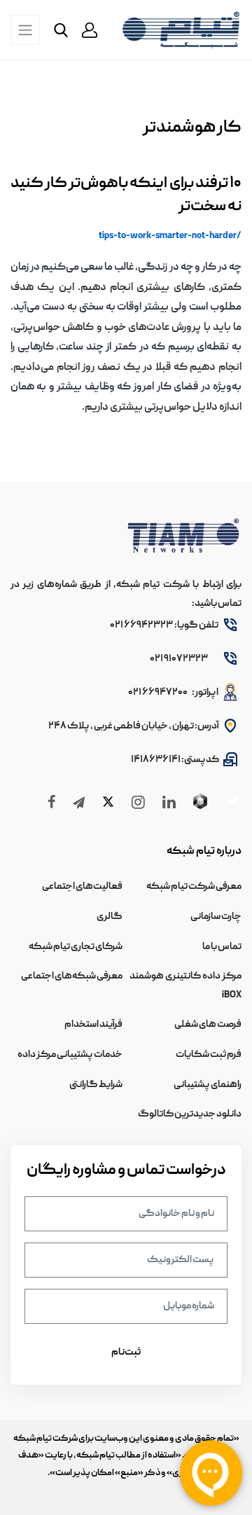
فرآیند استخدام (93, 1025)
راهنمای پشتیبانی (207, 1085)
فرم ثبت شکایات (208, 1055)
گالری (109, 917)
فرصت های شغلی (207, 1025)
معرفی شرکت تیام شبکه (193, 887)
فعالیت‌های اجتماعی (82, 887)
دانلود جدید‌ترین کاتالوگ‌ (189, 1114)
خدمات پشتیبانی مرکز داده (70, 1055)
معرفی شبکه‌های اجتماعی (71, 976)
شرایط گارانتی (95, 1085)
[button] (89, 30)
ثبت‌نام (126, 1352)
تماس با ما (221, 947)
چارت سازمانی (215, 917)
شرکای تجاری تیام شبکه (75, 947)
